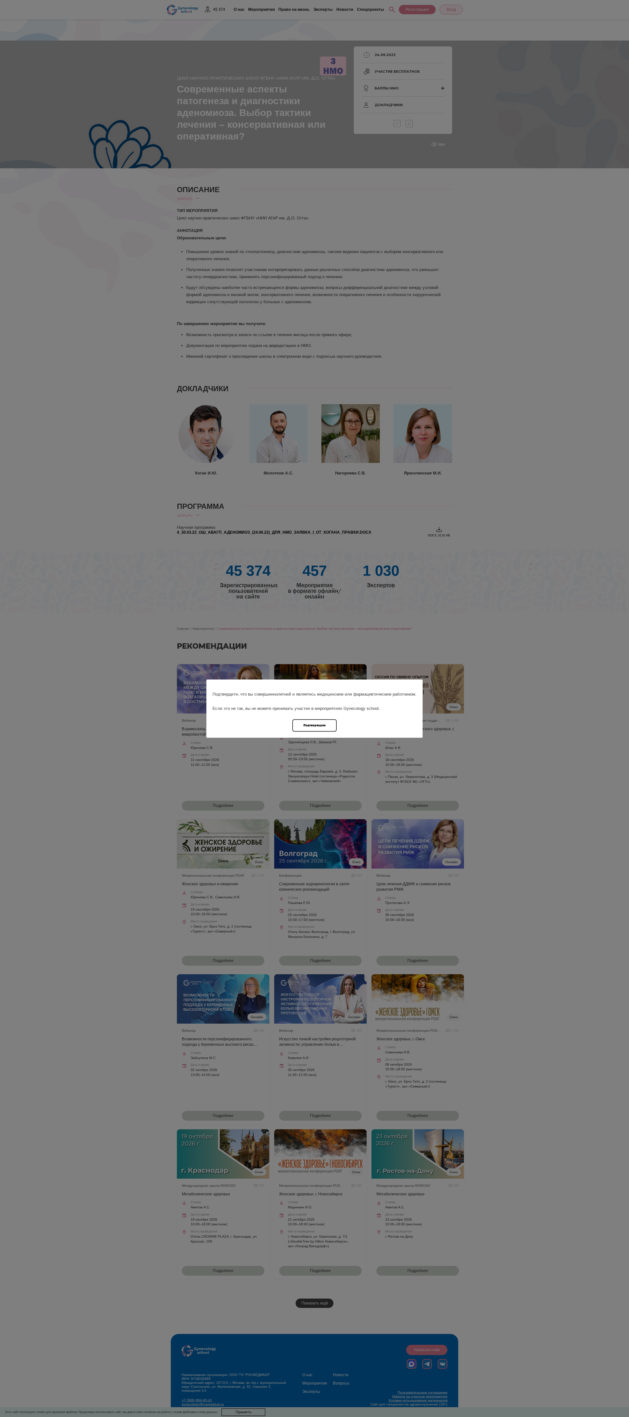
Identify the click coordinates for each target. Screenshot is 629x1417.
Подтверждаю (314, 725)
